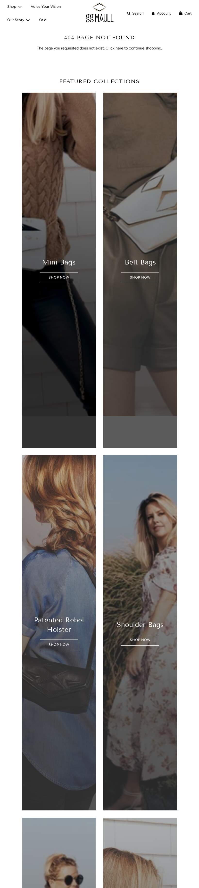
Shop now (59, 277)
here (119, 48)
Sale (42, 20)
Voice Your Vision (46, 6)
